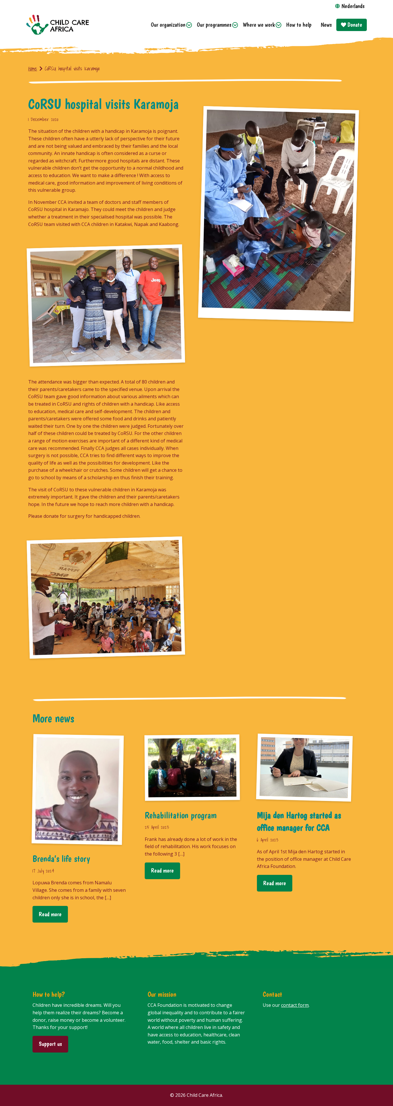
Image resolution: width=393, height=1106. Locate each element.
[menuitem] (169, 25)
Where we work (259, 24)
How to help (299, 24)
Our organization (168, 24)
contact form (295, 1005)
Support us (50, 1043)
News (326, 24)
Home (32, 68)
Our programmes (214, 24)
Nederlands (353, 5)
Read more (50, 914)
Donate (354, 24)
